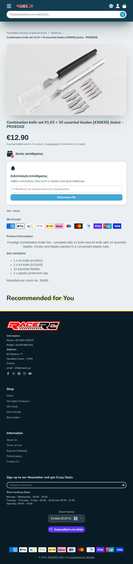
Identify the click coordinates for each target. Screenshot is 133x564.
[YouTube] (30, 373)
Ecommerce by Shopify (82, 557)
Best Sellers (13, 417)
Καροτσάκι (124, 6)
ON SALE (12, 406)
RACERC (53, 557)
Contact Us (13, 461)
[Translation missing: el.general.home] (25, 6)
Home (10, 395)
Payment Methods (17, 450)
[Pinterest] (19, 373)
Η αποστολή (52, 144)
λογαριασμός (118, 6)
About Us (12, 439)
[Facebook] (8, 373)
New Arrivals (14, 411)
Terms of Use (14, 445)
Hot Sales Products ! (18, 401)
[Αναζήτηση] (123, 14)
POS (61, 557)
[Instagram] (24, 373)
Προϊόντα (56, 32)
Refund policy (14, 456)
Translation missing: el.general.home (27, 32)
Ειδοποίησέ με (66, 197)
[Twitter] (13, 373)
